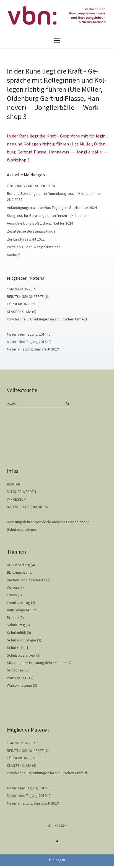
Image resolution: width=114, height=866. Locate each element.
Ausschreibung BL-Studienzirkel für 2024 (40, 223)
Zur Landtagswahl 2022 (26, 239)
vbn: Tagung (17, 677)
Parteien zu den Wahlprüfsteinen (34, 246)
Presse (13, 617)
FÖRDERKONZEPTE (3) (25, 303)
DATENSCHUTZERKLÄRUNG (28, 506)
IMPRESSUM (16, 499)
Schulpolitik (16, 632)
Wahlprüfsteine (19, 685)
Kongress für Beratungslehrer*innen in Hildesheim (48, 215)
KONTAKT (14, 484)
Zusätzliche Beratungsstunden (32, 231)
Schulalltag (16, 624)
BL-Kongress (17, 572)
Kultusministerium (22, 610)
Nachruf (13, 254)
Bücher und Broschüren (26, 580)
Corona (13, 587)
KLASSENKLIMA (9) (21, 311)
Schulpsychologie (21, 529)
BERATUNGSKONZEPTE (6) (28, 296)
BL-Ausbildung (18, 564)
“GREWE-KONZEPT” (22, 289)
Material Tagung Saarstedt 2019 (33, 349)
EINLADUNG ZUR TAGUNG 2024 (31, 185)
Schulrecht (16, 647)
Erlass (12, 594)
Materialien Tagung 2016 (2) (29, 341)
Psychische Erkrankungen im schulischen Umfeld (47, 319)
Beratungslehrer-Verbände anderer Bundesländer (48, 521)
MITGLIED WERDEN (21, 491)
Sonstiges (15, 670)
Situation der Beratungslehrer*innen (37, 662)
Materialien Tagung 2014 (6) (29, 334)
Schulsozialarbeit (21, 655)
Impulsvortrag (18, 602)
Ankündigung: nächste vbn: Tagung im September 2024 (52, 207)
